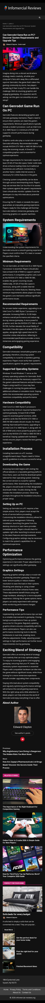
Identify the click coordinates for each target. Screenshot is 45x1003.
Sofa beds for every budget (22, 899)
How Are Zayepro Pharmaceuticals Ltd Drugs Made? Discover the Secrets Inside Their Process (22, 763)
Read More (8, 930)
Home (5, 989)
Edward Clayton (11, 44)
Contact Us (26, 992)
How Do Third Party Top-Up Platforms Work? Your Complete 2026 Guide (22, 858)
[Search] (39, 17)
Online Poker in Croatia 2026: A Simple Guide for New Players (22, 825)
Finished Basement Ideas (9, 967)
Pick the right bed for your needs (9, 953)
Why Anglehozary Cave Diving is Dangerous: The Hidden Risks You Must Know (22, 751)
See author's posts (22, 733)
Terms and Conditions (31, 989)
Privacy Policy (15, 989)
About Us (17, 992)
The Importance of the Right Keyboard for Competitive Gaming (22, 791)
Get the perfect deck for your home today (9, 939)
